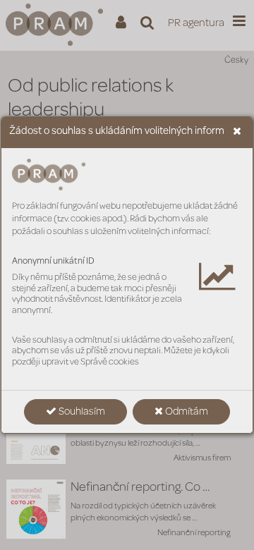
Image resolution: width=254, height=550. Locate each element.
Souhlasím (80, 412)
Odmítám (185, 412)
